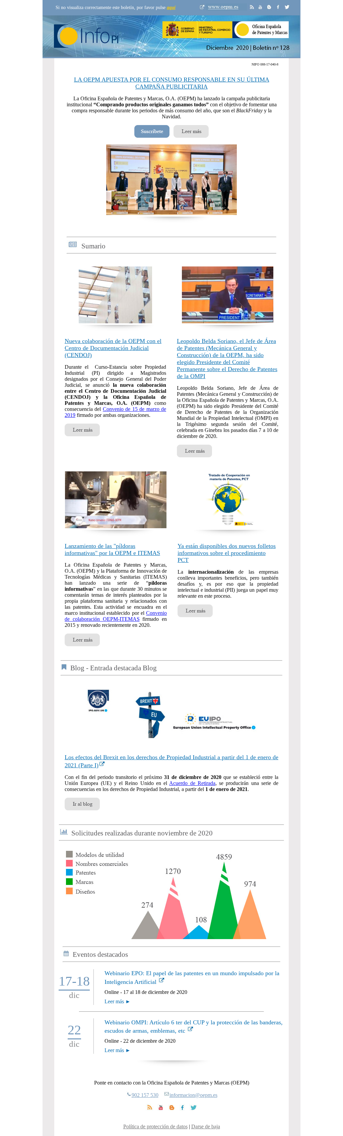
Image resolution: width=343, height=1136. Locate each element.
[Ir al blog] (82, 808)
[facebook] (182, 1109)
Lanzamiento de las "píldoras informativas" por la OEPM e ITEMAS (112, 549)
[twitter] (193, 1109)
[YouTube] (160, 1109)
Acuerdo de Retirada (192, 783)
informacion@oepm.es (193, 1095)
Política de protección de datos (155, 1126)
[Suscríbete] (151, 136)
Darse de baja (205, 1126)
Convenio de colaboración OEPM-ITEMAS (116, 616)
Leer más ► (118, 1001)
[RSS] (149, 1109)
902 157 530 (145, 1095)
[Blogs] (172, 1109)
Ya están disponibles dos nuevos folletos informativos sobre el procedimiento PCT (227, 553)
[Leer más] (191, 136)
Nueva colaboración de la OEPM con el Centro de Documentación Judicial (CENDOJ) (113, 348)
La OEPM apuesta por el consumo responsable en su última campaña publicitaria (171, 83)
